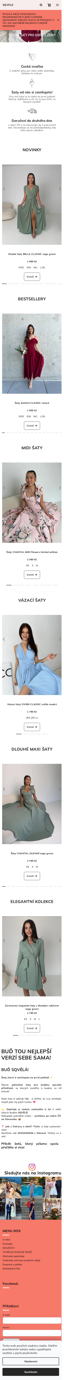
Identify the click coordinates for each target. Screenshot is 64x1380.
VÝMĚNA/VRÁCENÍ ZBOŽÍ (17, 1252)
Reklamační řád (11, 1268)
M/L (35, 267)
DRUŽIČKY (9, 1247)
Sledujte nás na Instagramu (32, 1173)
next (60, 188)
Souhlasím (30, 1372)
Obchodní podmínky (13, 1256)
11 (55, 886)
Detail (30, 276)
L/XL (42, 267)
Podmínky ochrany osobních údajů (21, 1260)
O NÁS (6, 1239)
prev (4, 188)
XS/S (21, 267)
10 (51, 886)
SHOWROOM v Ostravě (32, 1133)
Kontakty (7, 1243)
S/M (29, 267)
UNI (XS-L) (32, 717)
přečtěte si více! (13, 1147)
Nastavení (30, 1361)
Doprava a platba (12, 1264)
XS (27, 565)
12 (60, 886)
